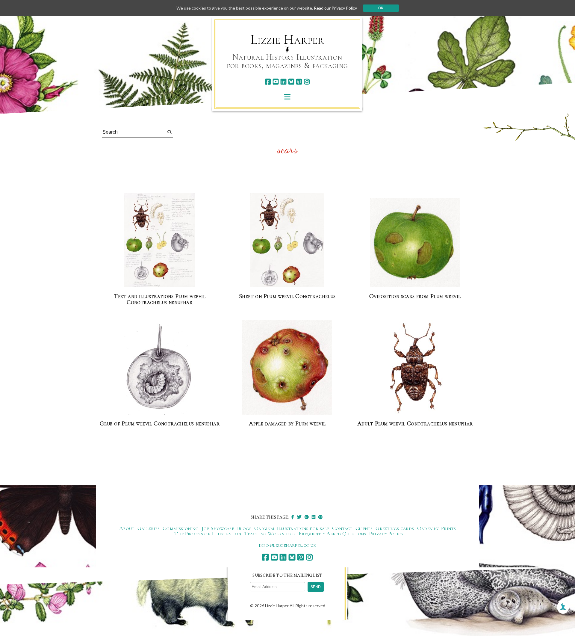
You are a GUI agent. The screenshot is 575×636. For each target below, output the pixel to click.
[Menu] (287, 96)
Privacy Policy (386, 533)
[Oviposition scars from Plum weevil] (415, 243)
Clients (364, 528)
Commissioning (181, 528)
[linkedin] (283, 82)
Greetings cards (395, 528)
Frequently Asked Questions (332, 533)
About (126, 528)
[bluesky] (291, 82)
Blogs (244, 528)
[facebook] (268, 82)
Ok (380, 8)
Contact (342, 528)
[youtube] (276, 82)
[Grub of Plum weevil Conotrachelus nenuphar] (160, 367)
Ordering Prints (436, 528)
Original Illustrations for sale (291, 528)
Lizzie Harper (287, 39)
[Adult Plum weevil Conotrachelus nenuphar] (415, 367)
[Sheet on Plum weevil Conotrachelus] (287, 240)
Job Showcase (218, 528)
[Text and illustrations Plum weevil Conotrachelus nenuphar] (159, 240)
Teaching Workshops (270, 533)
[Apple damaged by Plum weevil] (287, 367)
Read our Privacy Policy (335, 7)
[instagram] (307, 82)
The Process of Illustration (207, 533)
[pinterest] (299, 82)
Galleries (148, 528)
